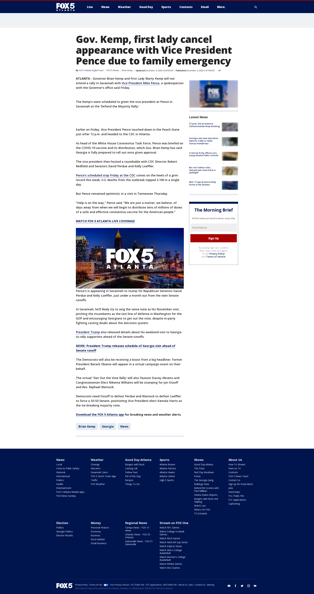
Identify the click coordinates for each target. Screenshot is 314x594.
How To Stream (236, 464)
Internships (234, 491)
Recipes (129, 480)
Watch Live (200, 505)
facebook (235, 585)
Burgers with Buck (134, 464)
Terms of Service (215, 256)
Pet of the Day (133, 476)
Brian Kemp (127, 70)
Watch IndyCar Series (171, 546)
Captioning (234, 503)
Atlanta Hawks (167, 472)
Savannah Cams (99, 472)
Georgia (108, 426)
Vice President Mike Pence (140, 83)
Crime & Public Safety (67, 468)
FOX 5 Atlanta (113, 70)
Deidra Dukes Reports (206, 494)
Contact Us (234, 480)
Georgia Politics (64, 531)
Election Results (64, 535)
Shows (198, 460)
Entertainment (63, 488)
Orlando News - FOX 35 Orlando (137, 536)
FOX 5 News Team (238, 476)
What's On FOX (202, 509)
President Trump (88, 332)
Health (59, 484)
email (255, 585)
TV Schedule (200, 513)
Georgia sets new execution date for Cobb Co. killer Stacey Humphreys (203, 141)
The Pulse (199, 468)
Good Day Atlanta (138, 460)
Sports (164, 460)
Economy (96, 531)
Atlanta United (167, 476)
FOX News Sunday (66, 495)
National (60, 472)
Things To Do (132, 484)
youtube (229, 585)
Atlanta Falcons (168, 468)
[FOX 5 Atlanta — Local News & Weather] (67, 7)
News (124, 426)
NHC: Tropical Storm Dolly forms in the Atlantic (202, 183)
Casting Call (131, 468)
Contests (233, 472)
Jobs (230, 488)
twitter (242, 585)
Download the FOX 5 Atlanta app (100, 414)
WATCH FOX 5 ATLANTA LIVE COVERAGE (105, 221)
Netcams (95, 468)
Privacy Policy (217, 253)
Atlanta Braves (167, 464)
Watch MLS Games (170, 567)
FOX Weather (98, 484)
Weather (97, 460)
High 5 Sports (167, 480)
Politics (60, 480)
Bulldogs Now (201, 484)
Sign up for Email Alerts (240, 484)
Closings (95, 464)
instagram (248, 585)
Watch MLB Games (170, 538)
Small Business (99, 543)
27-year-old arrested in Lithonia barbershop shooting (204, 125)
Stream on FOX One (174, 523)
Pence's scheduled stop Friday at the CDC (105, 175)
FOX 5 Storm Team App (103, 476)
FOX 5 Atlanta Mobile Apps (70, 491)
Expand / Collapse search (256, 7)
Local (59, 464)
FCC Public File (236, 495)
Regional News (136, 523)
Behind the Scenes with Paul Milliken (206, 489)
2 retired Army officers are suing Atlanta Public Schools (203, 154)
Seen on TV (234, 468)
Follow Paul (131, 472)
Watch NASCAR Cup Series (174, 542)
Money (96, 523)
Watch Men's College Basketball (171, 552)
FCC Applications (237, 499)
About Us (235, 460)
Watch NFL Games (170, 527)
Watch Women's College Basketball (172, 558)
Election (62, 523)
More (221, 7)
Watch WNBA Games (171, 563)
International (63, 476)
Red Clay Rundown (204, 472)
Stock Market (98, 539)
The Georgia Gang (203, 480)
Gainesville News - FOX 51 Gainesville (139, 543)
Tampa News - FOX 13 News (137, 529)
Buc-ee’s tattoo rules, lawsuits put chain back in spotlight (202, 170)
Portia (197, 476)
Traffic (94, 480)
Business (95, 535)
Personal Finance (100, 527)
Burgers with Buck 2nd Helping (206, 500)
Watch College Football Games (172, 533)
